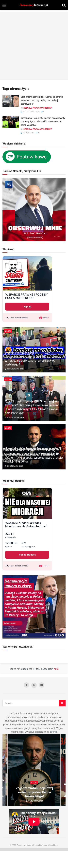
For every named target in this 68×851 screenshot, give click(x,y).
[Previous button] (4, 770)
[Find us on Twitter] (34, 685)
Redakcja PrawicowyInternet (37, 108)
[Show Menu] (4, 5)
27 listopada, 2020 (30, 111)
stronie (53, 731)
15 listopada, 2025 (15, 369)
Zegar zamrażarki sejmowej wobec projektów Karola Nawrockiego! (34, 792)
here (56, 668)
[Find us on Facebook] (26, 685)
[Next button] (63, 770)
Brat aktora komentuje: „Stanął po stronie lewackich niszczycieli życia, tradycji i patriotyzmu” (42, 100)
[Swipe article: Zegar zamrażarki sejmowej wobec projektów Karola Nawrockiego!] (34, 770)
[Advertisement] (34, 46)
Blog (8, 330)
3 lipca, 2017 (28, 133)
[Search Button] (64, 5)
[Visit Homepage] (34, 5)
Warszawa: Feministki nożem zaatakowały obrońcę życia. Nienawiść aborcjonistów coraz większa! (43, 121)
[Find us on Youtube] (41, 685)
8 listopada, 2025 (14, 466)
